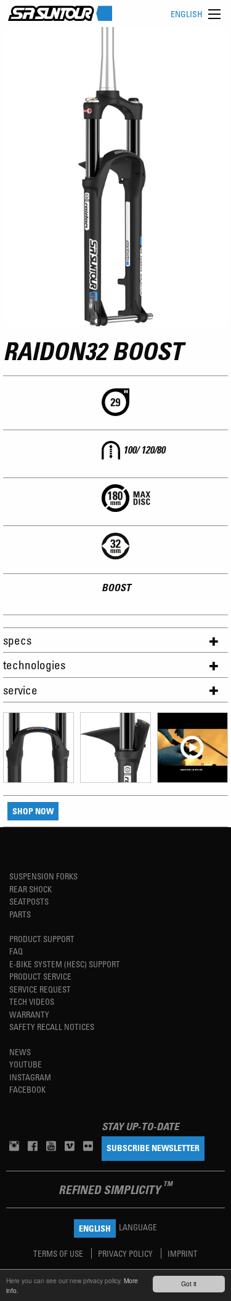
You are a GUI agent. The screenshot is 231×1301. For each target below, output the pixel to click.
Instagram (30, 1077)
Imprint (183, 1253)
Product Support (42, 938)
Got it (189, 1283)
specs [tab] (17, 640)
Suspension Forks (43, 876)
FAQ (16, 951)
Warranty (29, 1014)
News (20, 1052)
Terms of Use (59, 1253)
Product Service (40, 976)
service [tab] (20, 690)
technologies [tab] (34, 665)
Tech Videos (31, 1001)
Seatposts (29, 901)
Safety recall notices (51, 1026)
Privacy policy (126, 1253)
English (187, 14)
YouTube (25, 1064)
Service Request (40, 989)
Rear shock (30, 889)
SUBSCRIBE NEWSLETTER (153, 1147)
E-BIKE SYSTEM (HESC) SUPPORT (64, 964)
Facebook (27, 1089)
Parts (20, 914)
